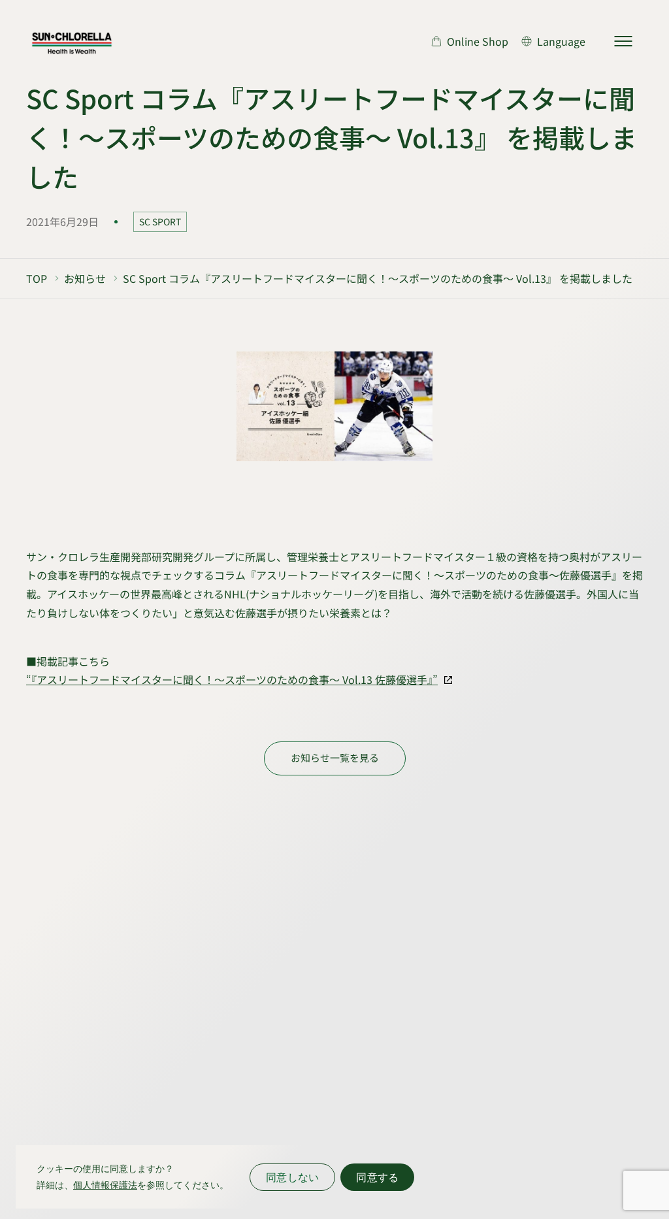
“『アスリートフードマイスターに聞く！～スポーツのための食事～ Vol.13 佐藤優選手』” (232, 679)
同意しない (292, 1177)
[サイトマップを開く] (623, 41)
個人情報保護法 (105, 1184)
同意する (377, 1177)
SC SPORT (160, 221)
